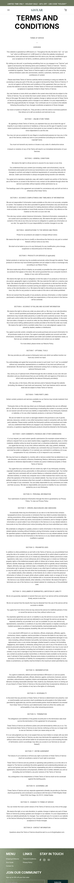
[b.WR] (37, 10)
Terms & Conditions (29, 859)
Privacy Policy (27, 862)
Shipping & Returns (12, 859)
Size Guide (9, 862)
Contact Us (9, 866)
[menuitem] (65, 10)
